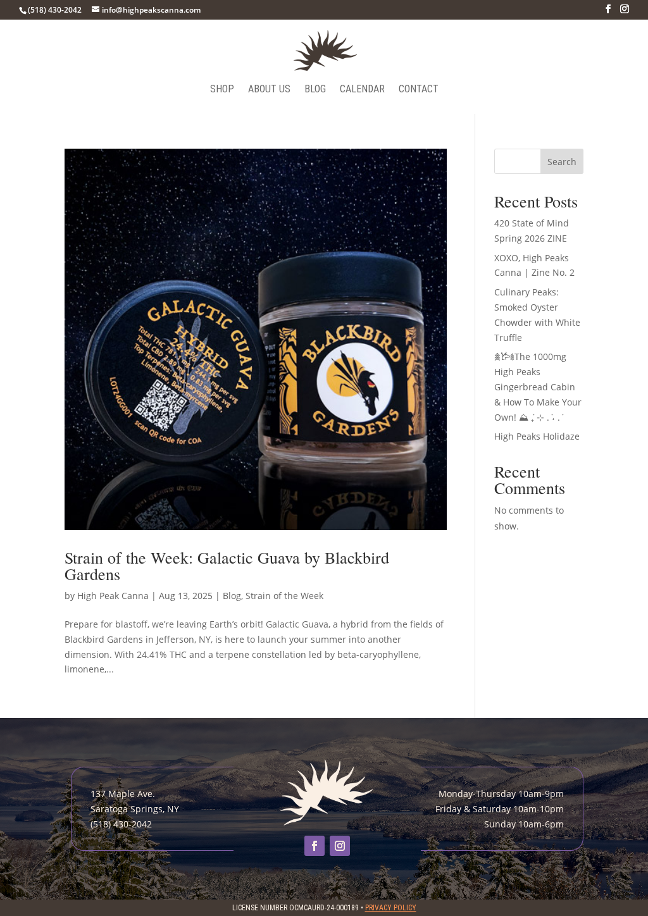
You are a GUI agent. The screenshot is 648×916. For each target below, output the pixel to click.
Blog (315, 90)
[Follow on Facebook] (314, 846)
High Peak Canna (113, 596)
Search (561, 162)
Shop (222, 90)
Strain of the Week (284, 596)
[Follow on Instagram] (340, 846)
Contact (419, 90)
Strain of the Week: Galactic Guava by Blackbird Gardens (227, 566)
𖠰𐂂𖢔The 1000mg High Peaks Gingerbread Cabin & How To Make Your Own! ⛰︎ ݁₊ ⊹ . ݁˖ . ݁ (538, 386)
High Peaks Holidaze (537, 436)
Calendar (362, 90)
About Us (269, 90)
